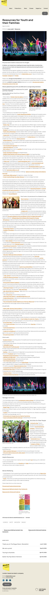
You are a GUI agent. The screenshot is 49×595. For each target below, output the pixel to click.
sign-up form (7, 275)
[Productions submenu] (21, 8)
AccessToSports (13, 193)
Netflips (5, 352)
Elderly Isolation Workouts (9, 451)
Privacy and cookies (6, 588)
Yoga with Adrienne (8, 147)
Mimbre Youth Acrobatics (17, 97)
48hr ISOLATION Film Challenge (11, 291)
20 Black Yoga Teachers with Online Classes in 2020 (16, 154)
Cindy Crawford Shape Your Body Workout (13, 177)
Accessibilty (14, 588)
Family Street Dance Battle (24, 114)
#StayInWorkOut (7, 140)
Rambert (5, 130)
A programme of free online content (12, 367)
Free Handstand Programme (10, 145)
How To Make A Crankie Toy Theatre (30, 319)
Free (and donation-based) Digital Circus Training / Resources (18, 301)
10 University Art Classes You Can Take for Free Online (16, 416)
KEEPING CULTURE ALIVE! (9, 357)
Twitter (17, 75)
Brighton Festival (7, 340)
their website (9, 240)
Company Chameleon (8, 230)
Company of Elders (35, 444)
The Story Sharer (7, 373)
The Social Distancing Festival (10, 374)
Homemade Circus (35, 439)
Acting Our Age (34, 423)
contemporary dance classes (26, 400)
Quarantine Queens (36, 188)
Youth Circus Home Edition (26, 267)
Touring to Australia (8, 552)
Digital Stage (25, 362)
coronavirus (5, 522)
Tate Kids (33, 324)
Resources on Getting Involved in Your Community (14, 489)
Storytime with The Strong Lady (11, 347)
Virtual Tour (9, 294)
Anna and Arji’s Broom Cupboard (11, 282)
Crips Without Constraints (9, 246)
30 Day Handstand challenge (10, 152)
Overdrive (21, 463)
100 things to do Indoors (9, 296)
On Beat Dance (31, 137)
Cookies (5, 412)
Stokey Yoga (6, 124)
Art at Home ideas (7, 322)
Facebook (4, 75)
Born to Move (6, 149)
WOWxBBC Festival (8, 345)
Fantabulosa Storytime (9, 369)
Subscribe (7, 584)
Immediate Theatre (8, 249)
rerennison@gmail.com (24, 161)
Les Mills (19, 149)
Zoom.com (6, 161)
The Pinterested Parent (9, 327)
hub (32, 460)
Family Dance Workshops (9, 131)
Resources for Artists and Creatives (11, 492)
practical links (17, 522)
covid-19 (11, 522)
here (3, 104)
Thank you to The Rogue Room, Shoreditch (15, 544)
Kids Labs (5, 254)
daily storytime (23, 289)
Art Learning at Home (8, 334)
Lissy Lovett (11, 29)
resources (24, 522)
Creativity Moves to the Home (10, 277)
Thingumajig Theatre (8, 228)
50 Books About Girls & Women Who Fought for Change (25, 218)
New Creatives (24, 199)
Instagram (10, 75)
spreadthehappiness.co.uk (23, 296)
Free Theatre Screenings (9, 360)
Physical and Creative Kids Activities (11, 486)
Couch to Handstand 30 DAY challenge (12, 417)
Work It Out (43, 473)
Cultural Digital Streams (9, 359)
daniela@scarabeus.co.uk (35, 166)
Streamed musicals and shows (10, 355)
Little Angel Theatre (8, 287)
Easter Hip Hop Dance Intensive (12, 556)
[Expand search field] (45, 13)
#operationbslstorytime (20, 366)
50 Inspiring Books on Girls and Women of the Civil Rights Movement (24, 216)
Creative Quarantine (8, 298)
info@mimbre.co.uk (26, 74)
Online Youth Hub (15, 242)
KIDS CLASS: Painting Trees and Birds (12, 308)
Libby (27, 463)
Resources (17, 29)
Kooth (4, 478)
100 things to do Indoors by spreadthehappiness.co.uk (13, 517)
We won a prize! (7, 548)
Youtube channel (19, 244)
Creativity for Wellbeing (9, 331)
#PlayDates (6, 220)
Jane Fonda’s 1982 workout (9, 175)
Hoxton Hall (6, 135)
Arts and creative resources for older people (14, 452)
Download (28, 517)
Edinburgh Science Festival (15, 254)
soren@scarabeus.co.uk (13, 170)
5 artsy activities (10, 324)
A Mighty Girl (24, 211)
